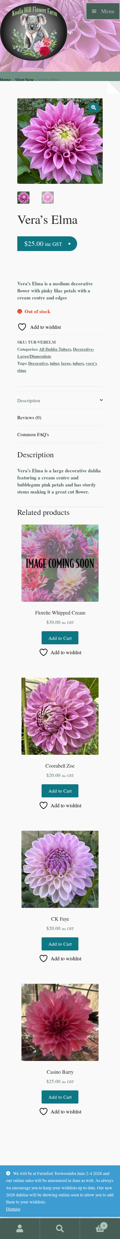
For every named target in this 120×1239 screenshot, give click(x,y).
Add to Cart (60, 638)
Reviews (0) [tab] (29, 417)
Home (5, 80)
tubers (78, 363)
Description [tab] (28, 400)
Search (60, 1229)
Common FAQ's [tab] (33, 434)
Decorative (38, 363)
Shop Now (24, 80)
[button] (94, 107)
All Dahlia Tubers (55, 349)
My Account (20, 1229)
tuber (54, 363)
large (66, 363)
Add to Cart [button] (60, 790)
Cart (92, 1223)
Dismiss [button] (13, 1209)
